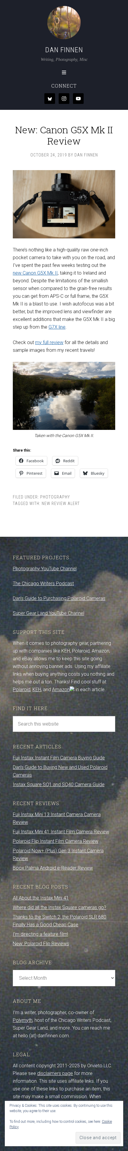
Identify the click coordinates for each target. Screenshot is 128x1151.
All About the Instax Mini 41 (41, 898)
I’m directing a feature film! (40, 934)
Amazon (61, 689)
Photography (55, 497)
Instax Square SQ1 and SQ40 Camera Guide (58, 784)
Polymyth (22, 1020)
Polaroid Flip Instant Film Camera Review (55, 841)
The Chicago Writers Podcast (43, 583)
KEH (36, 689)
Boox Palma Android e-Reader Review (53, 868)
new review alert (61, 503)
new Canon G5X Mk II (35, 273)
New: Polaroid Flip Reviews (41, 943)
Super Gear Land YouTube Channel (48, 613)
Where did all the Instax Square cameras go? (59, 907)
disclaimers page (55, 1073)
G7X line (57, 327)
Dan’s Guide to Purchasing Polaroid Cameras (59, 598)
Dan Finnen (64, 50)
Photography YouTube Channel (45, 568)
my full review (49, 342)
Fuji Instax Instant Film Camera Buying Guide (59, 758)
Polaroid (21, 689)
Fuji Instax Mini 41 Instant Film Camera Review (61, 832)
